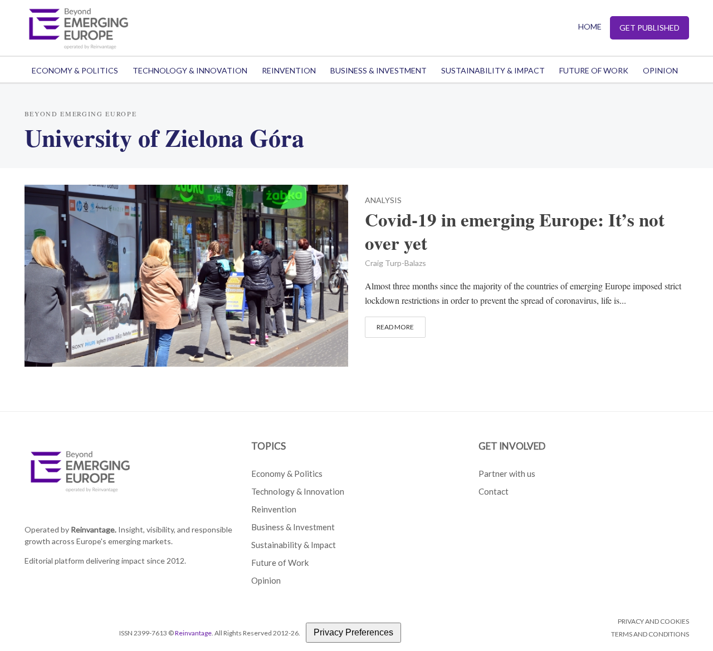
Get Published (649, 27)
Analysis (383, 200)
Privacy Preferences (353, 632)
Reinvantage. (93, 529)
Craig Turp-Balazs (395, 263)
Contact (493, 491)
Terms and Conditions (650, 634)
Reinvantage (193, 633)
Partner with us (506, 473)
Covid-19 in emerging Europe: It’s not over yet (515, 231)
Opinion (660, 70)
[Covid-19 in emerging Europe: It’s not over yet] (187, 274)
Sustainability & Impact (493, 70)
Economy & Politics (75, 70)
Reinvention (289, 70)
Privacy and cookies (653, 621)
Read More (395, 327)
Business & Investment (378, 70)
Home (590, 26)
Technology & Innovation (190, 70)
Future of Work (593, 70)
